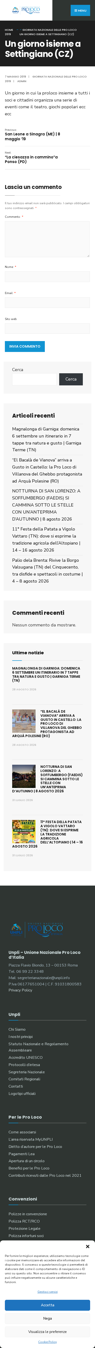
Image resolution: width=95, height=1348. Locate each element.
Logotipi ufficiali (22, 1093)
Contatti (16, 1086)
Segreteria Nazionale (27, 1072)
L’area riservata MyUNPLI (31, 1139)
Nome (10, 267)
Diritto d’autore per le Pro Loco (35, 1146)
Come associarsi (22, 1132)
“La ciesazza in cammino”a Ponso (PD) (31, 157)
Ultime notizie (28, 653)
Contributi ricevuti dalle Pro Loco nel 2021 (45, 1175)
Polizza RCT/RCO (24, 1221)
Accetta (47, 1305)
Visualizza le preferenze (47, 1331)
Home (9, 30)
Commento (14, 217)
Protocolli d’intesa (24, 1064)
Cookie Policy (47, 1342)
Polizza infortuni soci (26, 1236)
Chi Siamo (17, 1029)
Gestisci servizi (48, 1292)
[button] (87, 1246)
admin (21, 81)
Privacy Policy (20, 990)
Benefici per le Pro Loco (29, 1168)
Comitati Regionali (24, 1079)
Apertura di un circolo (27, 1161)
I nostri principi (21, 1036)
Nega (47, 1318)
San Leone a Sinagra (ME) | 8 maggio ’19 (32, 134)
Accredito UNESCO (26, 1057)
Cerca (17, 370)
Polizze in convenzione (28, 1214)
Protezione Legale (24, 1228)
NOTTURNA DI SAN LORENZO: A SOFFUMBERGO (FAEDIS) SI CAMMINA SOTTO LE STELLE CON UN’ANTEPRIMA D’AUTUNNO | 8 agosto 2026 (46, 505)
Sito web (11, 319)
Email (10, 293)
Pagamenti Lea (22, 1154)
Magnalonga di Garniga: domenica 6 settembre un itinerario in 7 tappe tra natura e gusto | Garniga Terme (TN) (46, 674)
